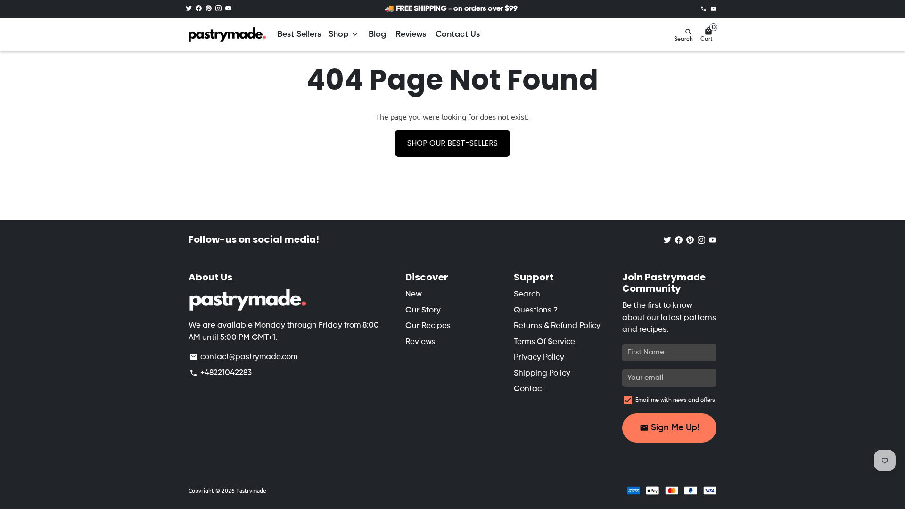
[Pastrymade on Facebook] (199, 9)
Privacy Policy (539, 357)
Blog (377, 34)
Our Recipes (428, 326)
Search (527, 294)
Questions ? (536, 310)
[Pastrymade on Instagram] (218, 9)
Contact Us (458, 34)
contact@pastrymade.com (243, 357)
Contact (529, 389)
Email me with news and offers (675, 400)
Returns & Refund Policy (557, 326)
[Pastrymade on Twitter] (189, 9)
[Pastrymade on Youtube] (228, 9)
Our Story (423, 310)
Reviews (410, 34)
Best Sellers (299, 34)
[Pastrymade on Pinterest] (209, 9)
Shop (344, 34)
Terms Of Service (544, 342)
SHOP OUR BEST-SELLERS (452, 143)
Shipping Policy (542, 373)
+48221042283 (220, 373)
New (413, 294)
